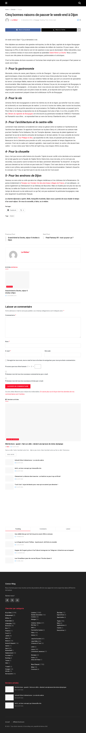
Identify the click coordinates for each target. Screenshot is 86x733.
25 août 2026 (19, 471)
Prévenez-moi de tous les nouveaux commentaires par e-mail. (26, 374)
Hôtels (9, 286)
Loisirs (33, 612)
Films (32, 632)
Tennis (7, 660)
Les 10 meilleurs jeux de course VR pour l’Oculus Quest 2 (33, 558)
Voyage (20, 9)
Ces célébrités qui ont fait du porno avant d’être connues (34, 534)
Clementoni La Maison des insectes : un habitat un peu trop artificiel (37, 476)
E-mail (8, 351)
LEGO (33, 647)
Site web (47, 351)
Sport (7, 648)
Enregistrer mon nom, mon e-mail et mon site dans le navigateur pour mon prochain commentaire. (41, 360)
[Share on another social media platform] (79, 30)
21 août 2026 (19, 487)
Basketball (8, 650)
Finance (7, 630)
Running (7, 658)
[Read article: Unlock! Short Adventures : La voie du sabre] (9, 462)
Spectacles (60, 617)
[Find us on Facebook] (7, 600)
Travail (7, 666)
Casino (59, 628)
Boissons (8, 625)
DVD (32, 627)
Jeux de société (12, 439)
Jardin (7, 636)
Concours (34, 669)
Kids (6, 638)
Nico (8, 446)
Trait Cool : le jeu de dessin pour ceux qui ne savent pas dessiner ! (36, 484)
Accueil (7, 722)
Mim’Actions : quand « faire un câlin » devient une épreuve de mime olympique (34, 444)
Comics (33, 617)
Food (6, 633)
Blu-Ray (33, 625)
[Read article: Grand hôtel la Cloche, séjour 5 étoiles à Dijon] (17, 279)
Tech (58, 621)
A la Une (8, 612)
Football (7, 655)
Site (32, 667)
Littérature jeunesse (37, 651)
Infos (7, 618)
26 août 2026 (19, 462)
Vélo (6, 663)
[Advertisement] (43, 224)
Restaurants (9, 673)
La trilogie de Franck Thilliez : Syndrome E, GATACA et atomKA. (36, 542)
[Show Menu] (6, 3)
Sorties (59, 612)
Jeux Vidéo (34, 641)
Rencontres (60, 630)
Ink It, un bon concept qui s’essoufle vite (28, 468)
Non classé (35, 664)
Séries (33, 635)
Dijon (12, 216)
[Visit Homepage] (42, 3)
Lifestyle (13, 9)
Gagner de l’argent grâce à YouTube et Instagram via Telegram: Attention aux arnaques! (44, 550)
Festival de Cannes (37, 630)
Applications (61, 625)
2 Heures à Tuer (36, 643)
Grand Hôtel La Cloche (57, 53)
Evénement (9, 615)
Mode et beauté (10, 643)
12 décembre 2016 (26, 20)
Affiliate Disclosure (18, 722)
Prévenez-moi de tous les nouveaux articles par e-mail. (24, 381)
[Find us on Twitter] (12, 600)
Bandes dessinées (36, 615)
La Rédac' (15, 20)
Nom (7, 341)
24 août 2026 (19, 479)
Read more (11, 454)
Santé (7, 646)
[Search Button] (79, 3)
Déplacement (9, 653)
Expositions (60, 615)
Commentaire (10, 315)
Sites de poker (35, 659)
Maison (7, 641)
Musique (33, 655)
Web (58, 623)
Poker (33, 657)
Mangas (33, 619)
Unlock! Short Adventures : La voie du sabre (29, 460)
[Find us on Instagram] (17, 600)
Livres (33, 649)
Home (7, 9)
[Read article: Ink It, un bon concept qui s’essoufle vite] (9, 470)
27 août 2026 (15, 446)
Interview (8, 621)
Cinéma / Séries (36, 623)
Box (6, 628)
